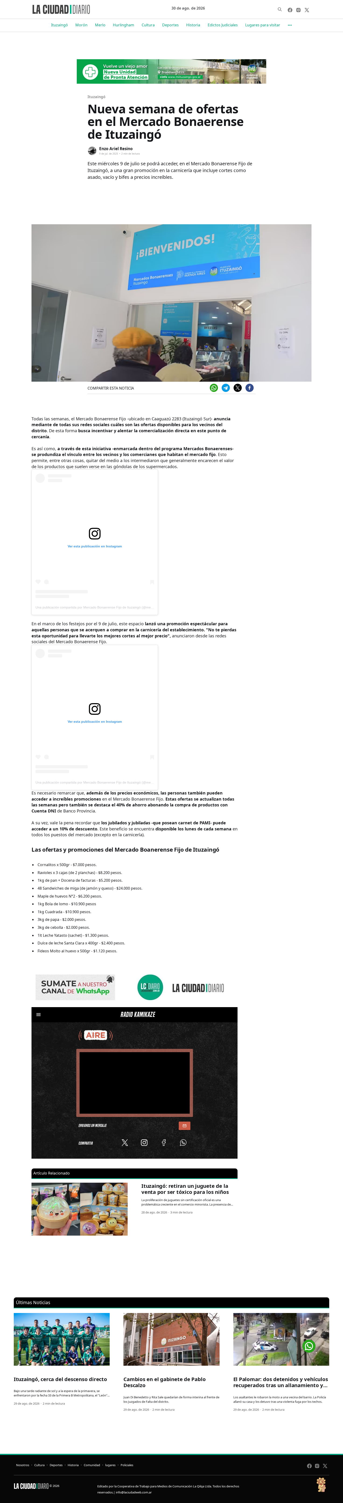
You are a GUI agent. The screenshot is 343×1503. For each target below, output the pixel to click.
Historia (193, 25)
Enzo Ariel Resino (116, 148)
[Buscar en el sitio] (280, 9)
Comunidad (92, 1465)
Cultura (148, 25)
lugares (110, 1465)
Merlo (100, 25)
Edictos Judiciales (223, 25)
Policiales (127, 1465)
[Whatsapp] (214, 388)
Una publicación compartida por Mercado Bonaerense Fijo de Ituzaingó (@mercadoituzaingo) (104, 607)
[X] (238, 388)
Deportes (170, 25)
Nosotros (22, 1465)
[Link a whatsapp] (308, 1344)
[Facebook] (249, 388)
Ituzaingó (59, 25)
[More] (289, 25)
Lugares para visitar (262, 25)
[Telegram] (226, 388)
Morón (81, 25)
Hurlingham (123, 25)
